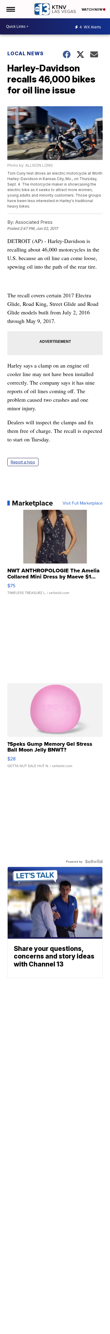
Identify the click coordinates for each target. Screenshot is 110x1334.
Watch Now (92, 9)
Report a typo (23, 462)
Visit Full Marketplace (83, 503)
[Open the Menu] (10, 9)
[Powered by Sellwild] (94, 861)
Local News (25, 53)
